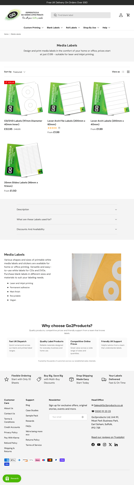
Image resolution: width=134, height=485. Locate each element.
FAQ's (28, 426)
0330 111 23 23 (103, 411)
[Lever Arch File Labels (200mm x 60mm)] (67, 99)
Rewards (30, 421)
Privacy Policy (11, 432)
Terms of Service (34, 445)
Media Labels (16, 34)
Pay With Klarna (11, 437)
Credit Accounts (12, 427)
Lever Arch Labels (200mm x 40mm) (107, 122)
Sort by (8, 71)
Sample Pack (32, 415)
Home (6, 34)
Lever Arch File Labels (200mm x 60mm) (66, 122)
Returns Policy (33, 439)
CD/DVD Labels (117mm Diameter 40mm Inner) (23, 122)
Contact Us (9, 413)
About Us (8, 408)
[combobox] (81, 15)
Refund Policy (10, 443)
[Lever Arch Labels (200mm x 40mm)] (110, 99)
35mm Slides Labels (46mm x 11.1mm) (21, 184)
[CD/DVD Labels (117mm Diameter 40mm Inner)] (23, 99)
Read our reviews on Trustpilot (107, 437)
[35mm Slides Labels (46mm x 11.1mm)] (23, 160)
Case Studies (32, 410)
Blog (28, 405)
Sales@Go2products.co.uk (108, 405)
